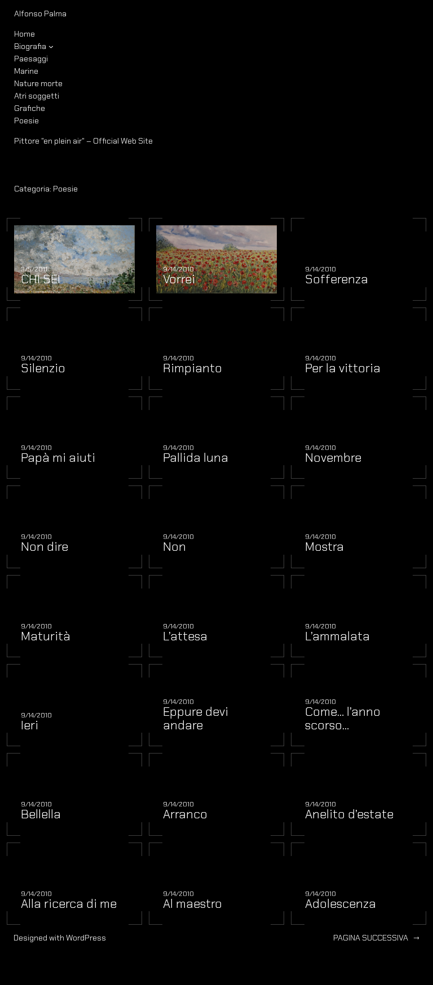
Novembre (333, 458)
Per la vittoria (343, 368)
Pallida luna (195, 458)
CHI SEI (40, 279)
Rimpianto (192, 368)
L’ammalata (337, 636)
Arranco (185, 814)
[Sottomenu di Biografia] (51, 46)
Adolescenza (340, 904)
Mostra (324, 547)
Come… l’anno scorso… (343, 719)
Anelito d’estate (349, 814)
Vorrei (179, 279)
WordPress (86, 937)
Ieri (29, 725)
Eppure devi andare (195, 719)
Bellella (41, 814)
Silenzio (43, 368)
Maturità (45, 636)
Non (174, 547)
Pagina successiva (376, 937)
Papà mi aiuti (58, 458)
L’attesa (185, 636)
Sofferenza (336, 279)
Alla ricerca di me (69, 904)
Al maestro (192, 904)
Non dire (44, 547)
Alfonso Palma (40, 13)
